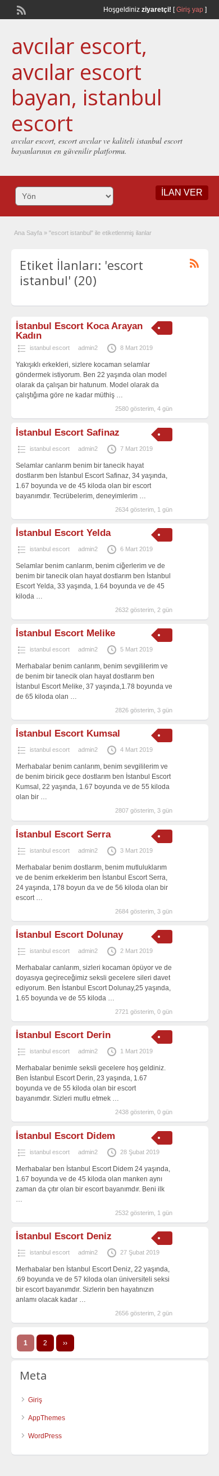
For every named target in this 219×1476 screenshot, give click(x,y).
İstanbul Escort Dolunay (69, 934)
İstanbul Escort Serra (63, 834)
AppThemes (46, 1418)
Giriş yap (189, 10)
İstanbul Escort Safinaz (68, 432)
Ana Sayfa (28, 232)
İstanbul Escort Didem (65, 1136)
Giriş (35, 1400)
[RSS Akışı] (20, 9)
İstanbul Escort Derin (63, 1035)
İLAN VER (182, 192)
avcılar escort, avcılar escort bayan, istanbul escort (86, 84)
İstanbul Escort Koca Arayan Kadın (79, 331)
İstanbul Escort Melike (65, 633)
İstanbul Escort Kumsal (68, 733)
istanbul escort (50, 347)
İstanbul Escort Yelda (63, 533)
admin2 (88, 347)
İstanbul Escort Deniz (64, 1236)
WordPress (45, 1436)
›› (65, 1343)
